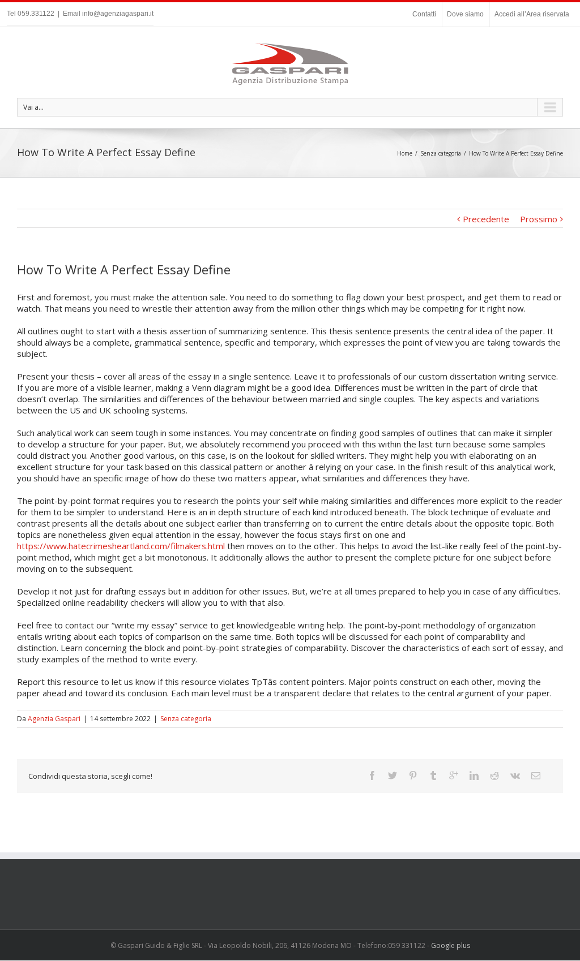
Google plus (450, 945)
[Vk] (515, 775)
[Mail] (535, 775)
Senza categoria (440, 153)
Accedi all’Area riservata (531, 14)
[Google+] (453, 775)
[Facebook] (372, 775)
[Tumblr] (433, 775)
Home (404, 153)
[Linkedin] (474, 775)
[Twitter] (392, 775)
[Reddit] (494, 775)
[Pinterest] (412, 775)
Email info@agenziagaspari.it (108, 14)
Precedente (486, 219)
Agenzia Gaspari (54, 718)
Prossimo (538, 219)
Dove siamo (465, 14)
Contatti (424, 14)
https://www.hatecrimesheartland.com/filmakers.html (121, 545)
